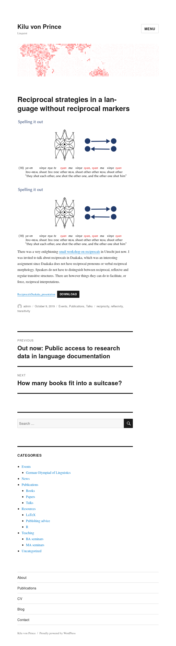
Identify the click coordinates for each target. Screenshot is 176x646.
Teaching (28, 532)
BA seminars (34, 538)
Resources (29, 508)
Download (68, 294)
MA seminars (35, 544)
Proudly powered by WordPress (57, 633)
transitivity (23, 311)
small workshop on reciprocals (79, 251)
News (26, 478)
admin (27, 306)
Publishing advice (38, 520)
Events (63, 306)
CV (19, 598)
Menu (149, 28)
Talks (89, 306)
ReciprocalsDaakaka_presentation (36, 294)
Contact (23, 619)
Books (30, 490)
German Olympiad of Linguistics (48, 472)
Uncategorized (31, 551)
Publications (76, 306)
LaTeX (31, 514)
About (21, 577)
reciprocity (103, 306)
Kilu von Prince (39, 26)
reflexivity (117, 306)
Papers (30, 496)
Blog (20, 609)
